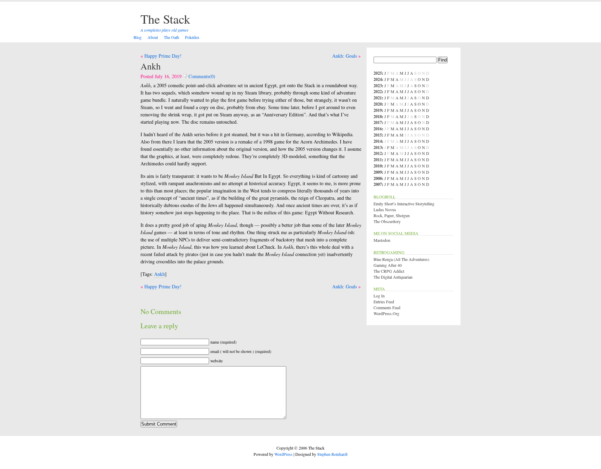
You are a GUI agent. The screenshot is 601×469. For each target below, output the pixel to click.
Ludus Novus (385, 209)
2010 (378, 166)
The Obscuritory (387, 221)
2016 (378, 129)
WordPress (283, 454)
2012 (378, 153)
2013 (378, 147)
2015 (378, 135)
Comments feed (387, 307)
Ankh (151, 66)
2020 (378, 104)
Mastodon (382, 240)
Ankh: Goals (344, 55)
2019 (378, 110)
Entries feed (384, 301)
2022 (378, 91)
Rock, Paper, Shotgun (392, 215)
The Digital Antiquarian (393, 277)
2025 (378, 73)
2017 (378, 122)
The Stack (165, 18)
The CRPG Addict (389, 271)
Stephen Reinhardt (332, 454)
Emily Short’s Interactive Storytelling (404, 203)
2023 (378, 86)
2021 (378, 98)
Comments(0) (201, 76)
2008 (378, 178)
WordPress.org (386, 313)
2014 (378, 141)
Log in (379, 295)
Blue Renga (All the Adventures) (401, 259)
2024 (378, 79)
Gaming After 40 (388, 265)
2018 (378, 117)
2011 (378, 160)
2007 (378, 184)
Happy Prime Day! (163, 55)
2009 (378, 172)
